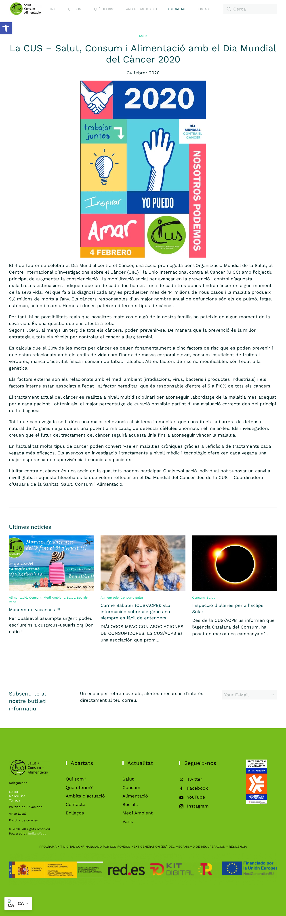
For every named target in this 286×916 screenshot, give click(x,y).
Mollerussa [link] (17, 796)
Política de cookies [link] (23, 820)
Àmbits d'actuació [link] (85, 796)
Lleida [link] (13, 791)
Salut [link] (143, 35)
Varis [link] (12, 602)
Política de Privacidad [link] (25, 807)
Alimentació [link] (18, 597)
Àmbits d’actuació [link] (141, 9)
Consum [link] (35, 597)
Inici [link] (53, 9)
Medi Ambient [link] (54, 597)
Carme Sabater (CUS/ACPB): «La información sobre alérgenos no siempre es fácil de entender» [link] (135, 611)
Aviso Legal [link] (17, 813)
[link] (6, 28)
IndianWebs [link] (37, 833)
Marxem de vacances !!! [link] (34, 609)
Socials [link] (82, 597)
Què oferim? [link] (104, 9)
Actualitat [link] (177, 9)
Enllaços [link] (75, 813)
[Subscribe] (272, 694)
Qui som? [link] (75, 9)
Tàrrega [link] (14, 800)
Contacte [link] (204, 9)
